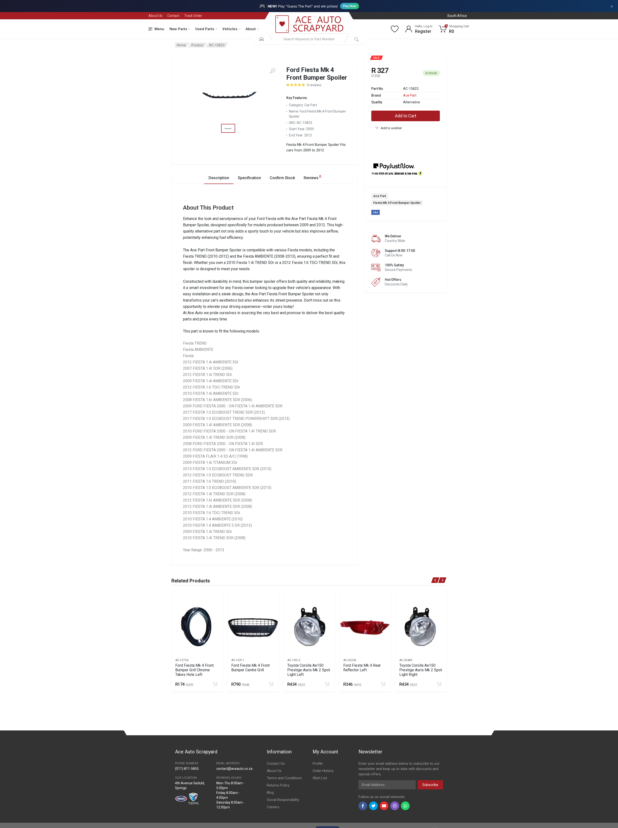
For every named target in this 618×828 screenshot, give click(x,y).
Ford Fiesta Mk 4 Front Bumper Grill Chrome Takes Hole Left (194, 670)
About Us (155, 15)
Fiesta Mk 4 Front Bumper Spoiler (397, 203)
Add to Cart (405, 115)
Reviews (312, 177)
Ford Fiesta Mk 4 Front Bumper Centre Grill (250, 667)
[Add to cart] (215, 684)
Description (219, 178)
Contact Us (276, 763)
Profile (318, 763)
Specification (249, 178)
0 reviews (314, 85)
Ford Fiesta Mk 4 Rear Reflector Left (362, 667)
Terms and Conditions (284, 778)
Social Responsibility (283, 800)
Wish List (320, 778)
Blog (270, 792)
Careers (273, 807)
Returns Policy (278, 785)
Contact (173, 15)
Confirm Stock (282, 178)
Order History (323, 771)
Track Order (193, 15)
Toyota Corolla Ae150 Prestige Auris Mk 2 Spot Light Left (308, 670)
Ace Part (409, 95)
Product (197, 45)
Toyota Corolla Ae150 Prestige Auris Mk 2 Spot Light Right (420, 670)
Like (375, 212)
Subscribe (430, 785)
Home (181, 45)
